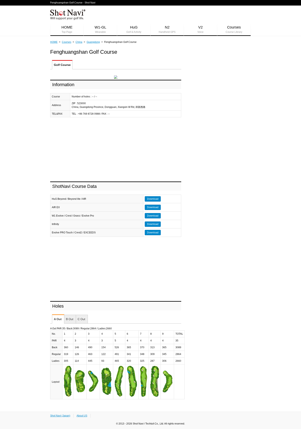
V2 (200, 29)
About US (82, 415)
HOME (66, 29)
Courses (234, 29)
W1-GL (100, 29)
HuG (133, 29)
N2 (167, 29)
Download (152, 198)
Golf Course (62, 64)
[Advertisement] (115, 149)
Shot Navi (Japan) (60, 415)
